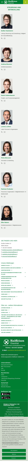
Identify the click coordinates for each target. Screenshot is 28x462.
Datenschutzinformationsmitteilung (10, 442)
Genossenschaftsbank (6, 364)
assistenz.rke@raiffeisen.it (16, 350)
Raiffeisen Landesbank (14, 407)
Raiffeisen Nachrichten (18, 416)
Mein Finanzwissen (5, 366)
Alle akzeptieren (14, 450)
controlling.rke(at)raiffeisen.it (10, 252)
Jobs (2, 368)
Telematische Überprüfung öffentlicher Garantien (10, 379)
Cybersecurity (4, 385)
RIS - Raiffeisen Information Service (14, 414)
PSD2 (2, 374)
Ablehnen (14, 454)
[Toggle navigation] (2, 2)
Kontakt (3, 370)
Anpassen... (14, 458)
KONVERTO (8, 416)
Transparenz (4, 376)
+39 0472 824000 (17, 347)
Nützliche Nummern (6, 386)
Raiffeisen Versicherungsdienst (14, 412)
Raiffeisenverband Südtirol (14, 409)
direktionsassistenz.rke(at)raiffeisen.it (12, 250)
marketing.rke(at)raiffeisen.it (9, 254)
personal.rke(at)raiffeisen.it (9, 256)
